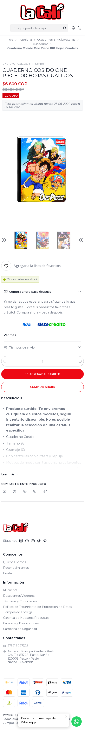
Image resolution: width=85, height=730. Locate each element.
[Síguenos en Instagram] (21, 541)
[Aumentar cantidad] (80, 361)
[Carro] (80, 28)
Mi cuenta (10, 590)
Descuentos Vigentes (18, 596)
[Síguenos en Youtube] (33, 541)
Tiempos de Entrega (18, 612)
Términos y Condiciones (20, 601)
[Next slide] (81, 240)
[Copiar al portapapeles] (44, 491)
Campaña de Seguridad (20, 629)
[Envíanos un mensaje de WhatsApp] (76, 721)
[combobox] (39, 28)
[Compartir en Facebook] (4, 491)
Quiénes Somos (14, 562)
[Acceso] (73, 28)
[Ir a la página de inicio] (42, 11)
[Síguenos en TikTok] (39, 541)
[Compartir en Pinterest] (34, 491)
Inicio (9, 39)
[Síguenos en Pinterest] (45, 541)
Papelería (25, 39)
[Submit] (64, 28)
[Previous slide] (4, 240)
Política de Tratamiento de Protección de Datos (37, 607)
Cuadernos (40, 44)
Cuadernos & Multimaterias (56, 39)
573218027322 (18, 646)
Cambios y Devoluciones (21, 623)
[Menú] (5, 28)
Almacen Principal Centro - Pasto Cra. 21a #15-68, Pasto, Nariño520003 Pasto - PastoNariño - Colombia (31, 656)
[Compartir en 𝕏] (14, 491)
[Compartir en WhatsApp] (24, 491)
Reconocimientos (16, 568)
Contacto (10, 573)
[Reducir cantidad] (4, 361)
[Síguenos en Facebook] (27, 541)
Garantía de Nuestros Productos (26, 618)
